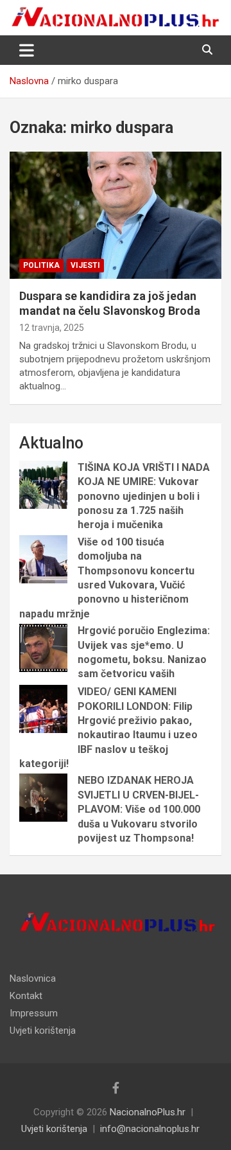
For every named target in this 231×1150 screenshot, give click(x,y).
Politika (41, 265)
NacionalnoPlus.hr (147, 1112)
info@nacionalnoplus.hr (150, 1129)
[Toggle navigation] (27, 50)
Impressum (34, 1013)
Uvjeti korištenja (43, 1030)
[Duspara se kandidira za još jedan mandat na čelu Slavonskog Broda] (115, 215)
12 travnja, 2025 (51, 328)
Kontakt (26, 996)
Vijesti (85, 265)
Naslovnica (33, 978)
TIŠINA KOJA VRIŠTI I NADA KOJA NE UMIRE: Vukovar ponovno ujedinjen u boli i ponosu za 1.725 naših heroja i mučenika (144, 496)
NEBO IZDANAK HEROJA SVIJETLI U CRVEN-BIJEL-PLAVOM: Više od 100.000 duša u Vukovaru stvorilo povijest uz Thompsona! (139, 809)
